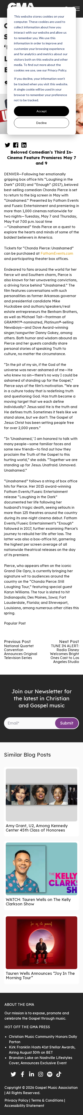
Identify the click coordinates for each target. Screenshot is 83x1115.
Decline (41, 123)
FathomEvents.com (57, 253)
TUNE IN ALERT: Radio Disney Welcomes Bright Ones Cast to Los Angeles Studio (64, 654)
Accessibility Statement (24, 1105)
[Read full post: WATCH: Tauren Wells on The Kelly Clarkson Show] (41, 869)
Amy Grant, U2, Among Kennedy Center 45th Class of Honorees (37, 828)
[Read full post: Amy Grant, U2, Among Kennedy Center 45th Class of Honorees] (41, 795)
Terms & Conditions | (48, 1100)
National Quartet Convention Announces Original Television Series (20, 652)
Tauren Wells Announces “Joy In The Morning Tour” (40, 975)
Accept (42, 111)
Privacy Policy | (17, 1100)
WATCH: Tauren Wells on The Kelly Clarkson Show (38, 901)
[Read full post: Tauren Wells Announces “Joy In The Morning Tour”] (41, 942)
